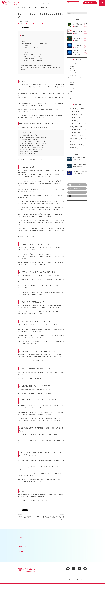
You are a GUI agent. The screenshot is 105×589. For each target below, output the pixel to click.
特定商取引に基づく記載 (82, 577)
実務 (76, 138)
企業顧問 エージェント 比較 (75, 114)
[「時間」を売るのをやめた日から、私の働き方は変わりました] (69, 166)
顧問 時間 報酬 (73, 147)
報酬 (80, 135)
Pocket (29, 27)
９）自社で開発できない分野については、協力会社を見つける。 (36, 63)
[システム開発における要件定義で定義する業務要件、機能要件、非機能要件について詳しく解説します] (69, 24)
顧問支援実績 (41, 3)
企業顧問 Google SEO (74, 111)
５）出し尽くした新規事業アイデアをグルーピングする (34, 54)
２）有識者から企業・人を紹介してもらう (31, 48)
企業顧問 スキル (73, 120)
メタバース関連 (77, 54)
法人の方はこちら (72, 3)
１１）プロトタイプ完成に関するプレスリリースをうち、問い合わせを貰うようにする (41, 67)
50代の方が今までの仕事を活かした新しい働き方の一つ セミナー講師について (29, 517)
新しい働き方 (73, 63)
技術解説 (76, 26)
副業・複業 (72, 68)
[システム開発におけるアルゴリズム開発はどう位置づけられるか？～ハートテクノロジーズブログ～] (69, 45)
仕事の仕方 (22, 23)
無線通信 (72, 66)
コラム (45, 23)
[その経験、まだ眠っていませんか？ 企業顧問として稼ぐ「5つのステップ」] (69, 159)
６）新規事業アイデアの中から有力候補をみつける (33, 56)
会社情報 (50, 3)
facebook (77, 185)
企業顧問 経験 (72, 135)
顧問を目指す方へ (89, 3)
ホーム (26, 3)
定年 (70, 138)
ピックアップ (37, 23)
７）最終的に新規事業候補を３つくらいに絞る (32, 58)
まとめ (23, 69)
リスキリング (73, 73)
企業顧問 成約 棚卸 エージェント (76, 129)
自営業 (70, 141)
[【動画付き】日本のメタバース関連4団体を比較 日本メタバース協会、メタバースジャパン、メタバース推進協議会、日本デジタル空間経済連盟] (69, 52)
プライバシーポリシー (71, 577)
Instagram (77, 188)
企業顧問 (82, 108)
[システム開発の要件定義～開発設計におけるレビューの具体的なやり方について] (69, 38)
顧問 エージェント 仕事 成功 (76, 144)
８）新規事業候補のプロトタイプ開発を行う (32, 61)
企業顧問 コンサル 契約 (74, 117)
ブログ (33, 3)
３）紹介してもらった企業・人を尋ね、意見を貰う (33, 50)
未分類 (71, 98)
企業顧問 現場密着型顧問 (74, 132)
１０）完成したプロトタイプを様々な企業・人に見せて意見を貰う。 (37, 65)
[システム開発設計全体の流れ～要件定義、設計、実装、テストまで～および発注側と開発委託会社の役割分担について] (69, 31)
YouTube (77, 196)
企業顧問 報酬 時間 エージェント (76, 123)
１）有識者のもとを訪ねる (28, 45)
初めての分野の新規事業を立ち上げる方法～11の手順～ (34, 43)
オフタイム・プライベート (76, 77)
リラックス (72, 79)
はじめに (24, 41)
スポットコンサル (73, 108)
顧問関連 (72, 84)
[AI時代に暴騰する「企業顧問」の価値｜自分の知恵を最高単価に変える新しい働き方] (69, 173)
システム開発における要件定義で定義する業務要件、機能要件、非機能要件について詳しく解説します (53, 518)
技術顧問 (82, 138)
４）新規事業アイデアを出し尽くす (30, 52)
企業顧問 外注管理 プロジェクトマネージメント (76, 127)
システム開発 (73, 70)
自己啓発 (72, 82)
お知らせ (29, 23)
